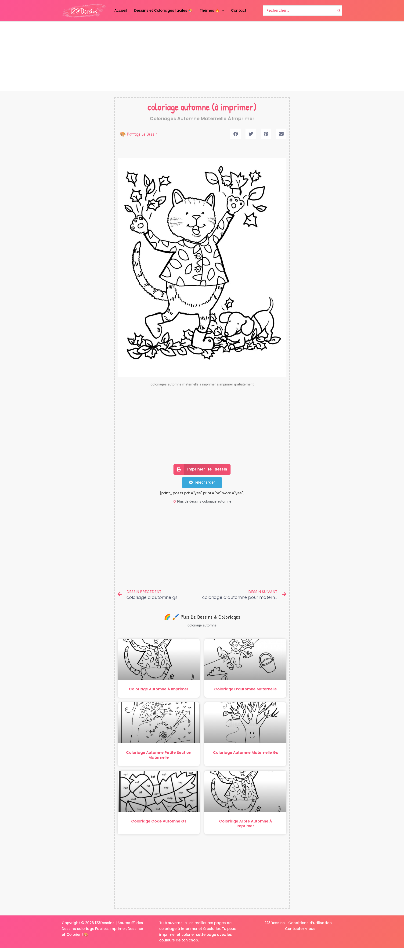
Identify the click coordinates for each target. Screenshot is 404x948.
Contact (238, 10)
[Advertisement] (202, 56)
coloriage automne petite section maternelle (158, 755)
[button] (235, 134)
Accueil (120, 10)
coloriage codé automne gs (158, 821)
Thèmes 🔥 (210, 10)
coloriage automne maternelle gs (245, 752)
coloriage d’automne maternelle (245, 689)
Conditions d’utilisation (310, 922)
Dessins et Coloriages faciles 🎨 (163, 10)
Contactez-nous (300, 928)
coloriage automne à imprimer (158, 689)
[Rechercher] (339, 11)
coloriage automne (179, 106)
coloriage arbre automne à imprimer (245, 823)
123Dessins (275, 922)
